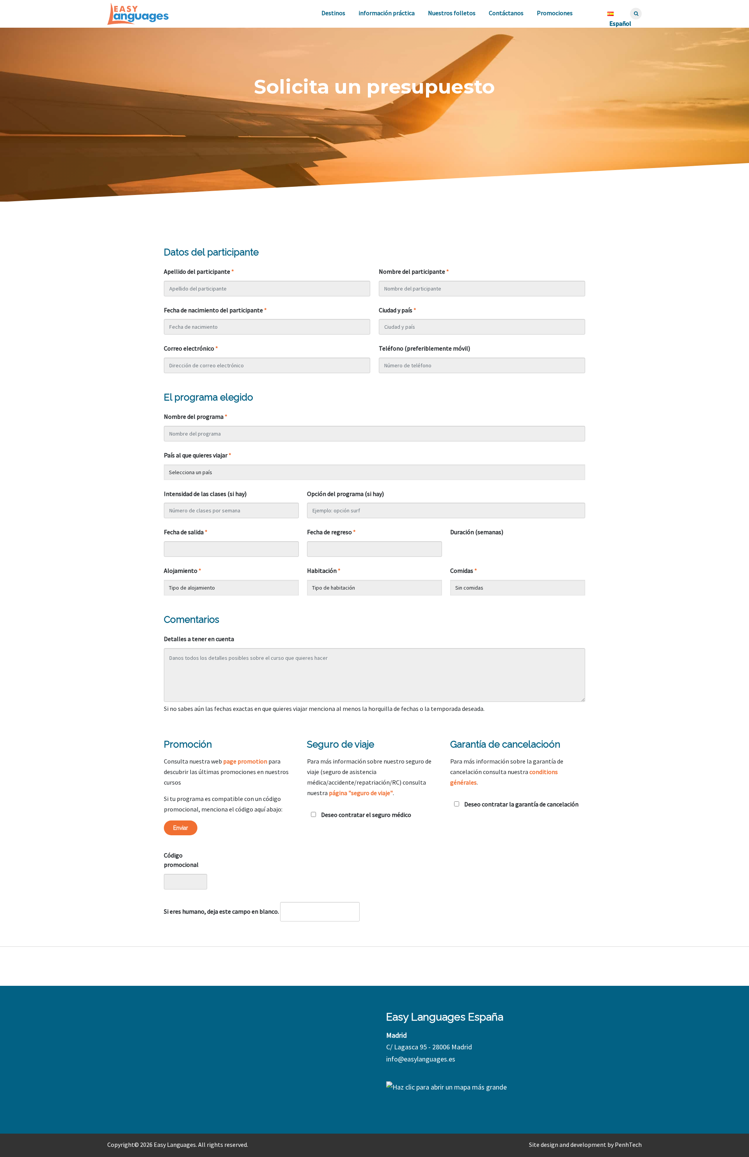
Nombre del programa (195, 416)
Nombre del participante (414, 271)
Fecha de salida (186, 532)
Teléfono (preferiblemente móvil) (424, 348)
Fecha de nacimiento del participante (215, 310)
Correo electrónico (191, 348)
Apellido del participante (199, 271)
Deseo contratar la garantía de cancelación (521, 804)
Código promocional (181, 859)
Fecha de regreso (331, 532)
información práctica (387, 13)
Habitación (324, 570)
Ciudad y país (397, 310)
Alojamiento (182, 570)
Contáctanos (506, 13)
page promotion (245, 761)
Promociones (555, 13)
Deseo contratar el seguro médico (365, 815)
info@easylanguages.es (420, 1058)
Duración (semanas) (476, 532)
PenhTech (628, 1144)
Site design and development (567, 1144)
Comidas (463, 570)
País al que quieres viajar (197, 455)
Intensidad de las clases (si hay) (205, 494)
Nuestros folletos (452, 13)
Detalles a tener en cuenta (199, 639)
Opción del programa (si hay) (345, 494)
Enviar (180, 828)
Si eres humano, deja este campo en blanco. (221, 911)
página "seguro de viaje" (361, 793)
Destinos (333, 13)
